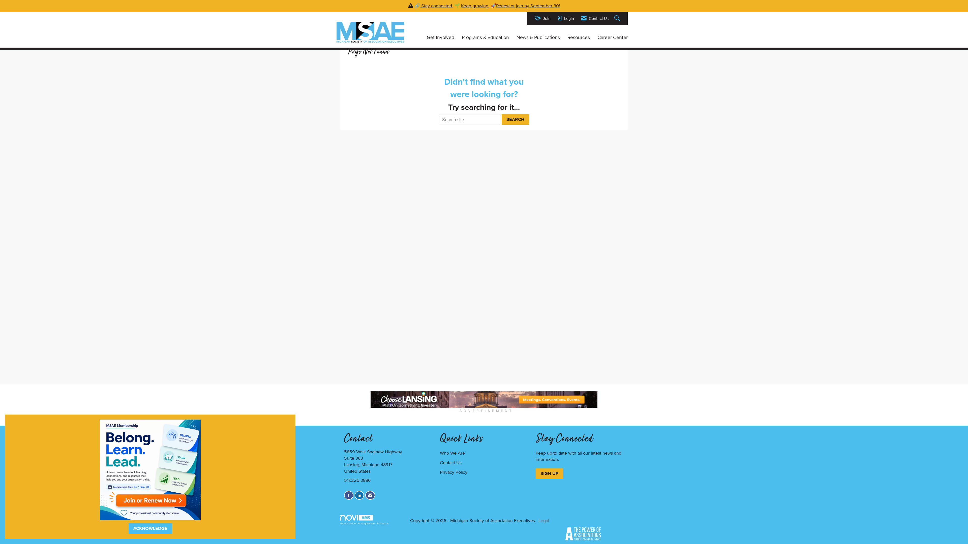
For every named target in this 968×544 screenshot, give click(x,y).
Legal (543, 520)
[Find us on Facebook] (348, 495)
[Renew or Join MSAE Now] (150, 469)
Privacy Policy (453, 472)
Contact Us (451, 462)
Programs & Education (485, 37)
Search (515, 119)
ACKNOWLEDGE (150, 528)
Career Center (612, 37)
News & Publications (538, 37)
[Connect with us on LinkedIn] (359, 495)
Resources (578, 37)
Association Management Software (364, 523)
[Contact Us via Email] (370, 495)
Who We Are (452, 453)
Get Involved (440, 37)
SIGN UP (549, 473)
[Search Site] (617, 18)
